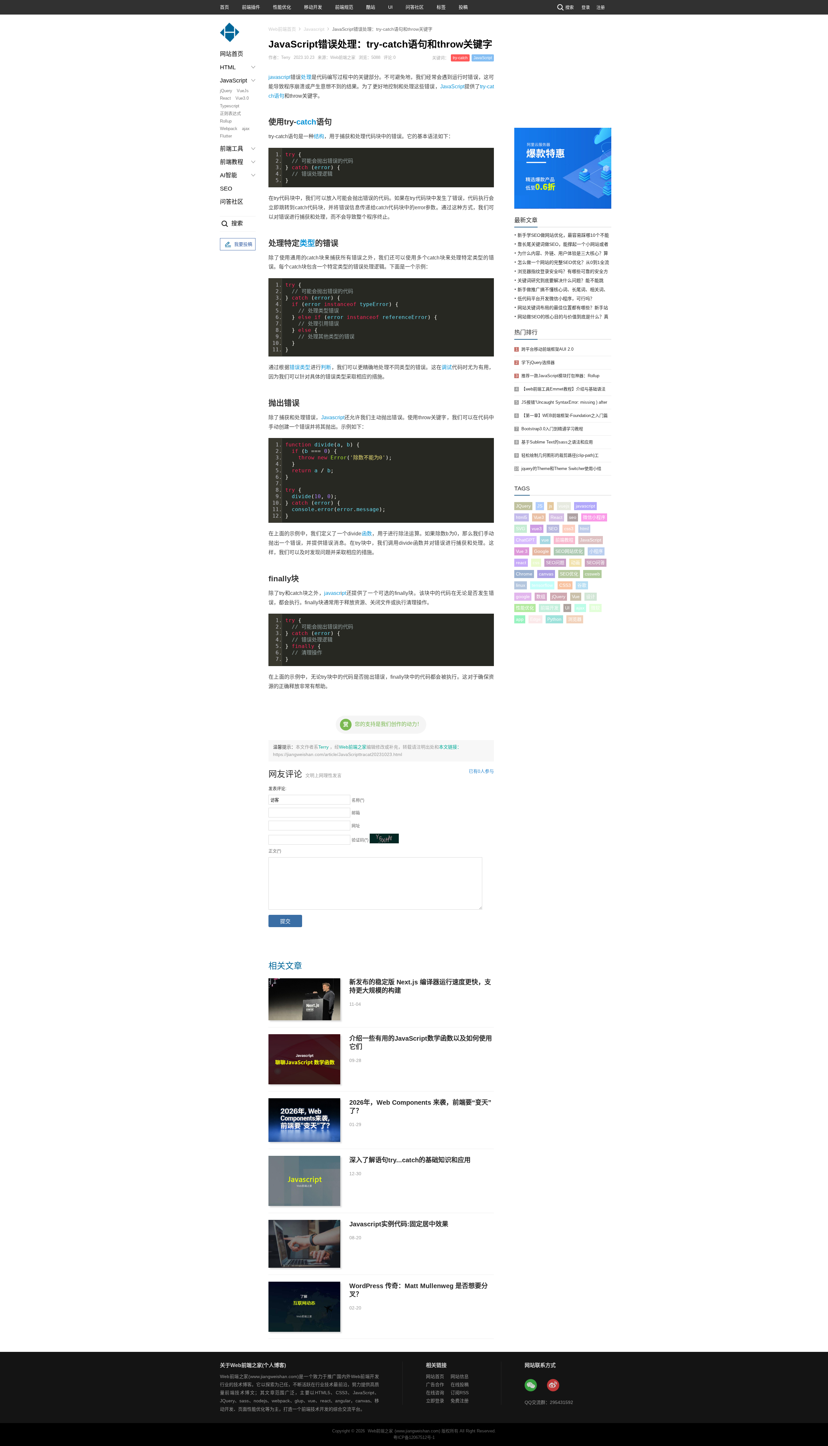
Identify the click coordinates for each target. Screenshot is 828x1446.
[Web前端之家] (229, 35)
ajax (246, 128)
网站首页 (231, 54)
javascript (279, 77)
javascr (332, 593)
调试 (446, 367)
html (584, 528)
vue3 (537, 528)
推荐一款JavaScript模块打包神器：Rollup (560, 375)
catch (306, 121)
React (225, 98)
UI (390, 7)
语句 (279, 96)
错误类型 (299, 367)
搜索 (569, 7)
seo (572, 517)
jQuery (226, 90)
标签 (441, 7)
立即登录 (435, 1400)
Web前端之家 (352, 747)
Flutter (226, 136)
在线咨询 (435, 1392)
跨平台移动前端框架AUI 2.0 (547, 349)
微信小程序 (594, 517)
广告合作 (435, 1384)
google (523, 596)
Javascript (314, 29)
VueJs (243, 90)
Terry (324, 747)
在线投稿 (460, 1384)
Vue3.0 (242, 98)
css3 (568, 528)
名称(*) (358, 800)
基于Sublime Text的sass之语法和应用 (557, 442)
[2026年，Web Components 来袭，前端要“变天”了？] (304, 1120)
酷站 (370, 7)
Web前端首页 (282, 29)
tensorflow (542, 585)
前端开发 (549, 607)
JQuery (523, 506)
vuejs (564, 506)
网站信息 (460, 1376)
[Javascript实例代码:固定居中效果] (304, 1244)
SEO (226, 188)
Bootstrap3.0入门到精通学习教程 (552, 428)
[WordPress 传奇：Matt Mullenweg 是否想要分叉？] (304, 1307)
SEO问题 (555, 562)
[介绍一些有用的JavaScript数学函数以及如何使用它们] (304, 1059)
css (536, 562)
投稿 (463, 7)
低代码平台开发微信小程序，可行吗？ (556, 298)
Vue (576, 596)
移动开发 (313, 7)
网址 (356, 825)
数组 (540, 596)
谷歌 (581, 585)
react (521, 562)
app (520, 619)
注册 (600, 7)
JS (539, 506)
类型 (307, 243)
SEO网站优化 (569, 551)
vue (545, 539)
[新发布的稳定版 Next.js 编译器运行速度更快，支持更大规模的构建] (304, 999)
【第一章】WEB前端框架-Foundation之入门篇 (564, 415)
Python (554, 619)
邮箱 (356, 812)
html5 (521, 517)
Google (541, 551)
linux (520, 585)
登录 (586, 7)
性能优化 (282, 7)
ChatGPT (525, 539)
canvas (546, 573)
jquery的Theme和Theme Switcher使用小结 (561, 468)
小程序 (596, 551)
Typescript (229, 106)
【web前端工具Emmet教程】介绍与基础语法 (563, 389)
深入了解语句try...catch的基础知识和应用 (410, 1160)
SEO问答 (595, 562)
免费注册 (460, 1400)
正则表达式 (230, 113)
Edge (535, 619)
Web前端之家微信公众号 (531, 1385)
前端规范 (344, 7)
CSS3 (565, 585)
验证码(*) (360, 840)
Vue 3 (522, 551)
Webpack (228, 128)
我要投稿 (243, 244)
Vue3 (539, 517)
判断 (326, 367)
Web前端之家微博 (553, 1385)
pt (344, 593)
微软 (595, 607)
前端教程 (564, 539)
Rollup (226, 121)
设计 (590, 596)
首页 (224, 7)
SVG (520, 528)
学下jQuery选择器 (538, 362)
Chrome (524, 573)
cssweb (592, 573)
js (550, 506)
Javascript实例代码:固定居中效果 (398, 1224)
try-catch (460, 58)
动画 (575, 562)
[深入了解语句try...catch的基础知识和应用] (304, 1181)
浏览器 (575, 619)
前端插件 (251, 7)
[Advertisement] (562, 79)
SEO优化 (569, 573)
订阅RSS (460, 1392)
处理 (306, 77)
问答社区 (415, 7)
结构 (319, 136)
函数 (366, 533)
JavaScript (483, 58)
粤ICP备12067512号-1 (414, 1437)
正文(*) (274, 851)
